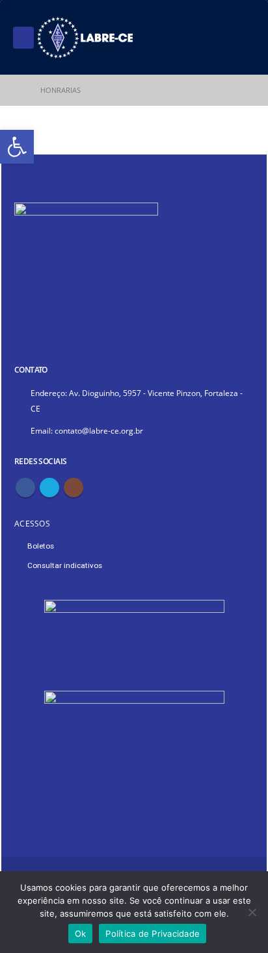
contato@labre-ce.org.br (99, 430)
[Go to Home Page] (17, 90)
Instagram (73, 487)
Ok (81, 933)
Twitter (49, 487)
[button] (17, 147)
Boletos (40, 546)
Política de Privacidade (152, 933)
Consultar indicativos (64, 565)
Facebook (25, 487)
